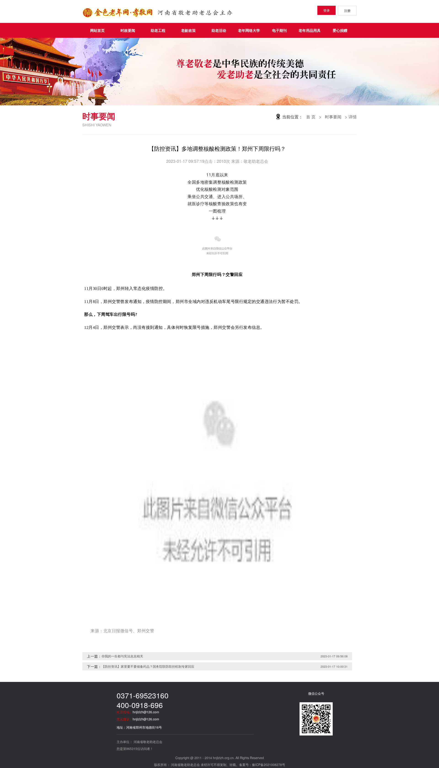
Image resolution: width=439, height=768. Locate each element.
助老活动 (218, 30)
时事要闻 (333, 117)
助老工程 (158, 30)
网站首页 (97, 30)
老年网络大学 (249, 30)
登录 (326, 10)
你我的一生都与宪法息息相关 (122, 656)
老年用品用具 (310, 30)
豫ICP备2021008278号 (268, 764)
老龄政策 (188, 30)
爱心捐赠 (340, 30)
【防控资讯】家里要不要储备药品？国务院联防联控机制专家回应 (148, 666)
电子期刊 (279, 30)
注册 (347, 10)
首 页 (311, 117)
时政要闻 (127, 30)
